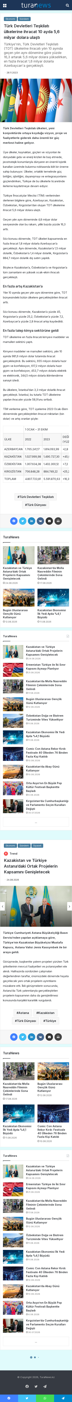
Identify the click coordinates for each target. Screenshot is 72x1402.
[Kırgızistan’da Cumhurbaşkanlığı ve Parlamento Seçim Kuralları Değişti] (13, 806)
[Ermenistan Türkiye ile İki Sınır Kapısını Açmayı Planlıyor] (13, 670)
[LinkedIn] (31, 521)
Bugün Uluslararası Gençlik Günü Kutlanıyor (15, 614)
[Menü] (4, 6)
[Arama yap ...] (67, 6)
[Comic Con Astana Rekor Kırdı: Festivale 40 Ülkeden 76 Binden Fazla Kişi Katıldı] (13, 754)
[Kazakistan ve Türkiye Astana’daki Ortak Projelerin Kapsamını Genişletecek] (19, 555)
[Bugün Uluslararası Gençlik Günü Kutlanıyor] (19, 598)
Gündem (24, 18)
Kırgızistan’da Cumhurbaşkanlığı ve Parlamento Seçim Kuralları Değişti (47, 804)
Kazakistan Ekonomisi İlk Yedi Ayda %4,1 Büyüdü (51, 614)
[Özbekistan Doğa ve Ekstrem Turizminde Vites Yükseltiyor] (13, 721)
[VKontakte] (40, 521)
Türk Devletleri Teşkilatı (36, 497)
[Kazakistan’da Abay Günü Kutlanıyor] (13, 772)
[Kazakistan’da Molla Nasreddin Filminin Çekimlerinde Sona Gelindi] (53, 555)
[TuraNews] (36, 5)
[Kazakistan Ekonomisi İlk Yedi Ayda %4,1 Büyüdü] (53, 598)
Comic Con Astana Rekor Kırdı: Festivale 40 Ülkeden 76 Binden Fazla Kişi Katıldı (47, 752)
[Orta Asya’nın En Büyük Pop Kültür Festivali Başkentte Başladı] (13, 788)
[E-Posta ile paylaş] (49, 521)
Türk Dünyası (36, 505)
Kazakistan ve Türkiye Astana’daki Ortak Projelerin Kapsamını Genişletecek (44, 650)
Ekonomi (10, 18)
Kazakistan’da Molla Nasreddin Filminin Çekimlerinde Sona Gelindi (46, 685)
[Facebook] (14, 521)
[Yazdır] (58, 521)
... (36, 822)
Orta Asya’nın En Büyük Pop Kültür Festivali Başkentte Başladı (44, 787)
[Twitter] (22, 521)
